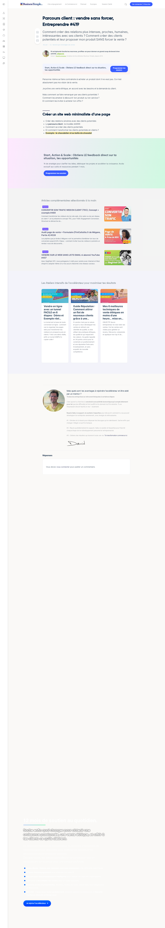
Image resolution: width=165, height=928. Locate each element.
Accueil (45, 45)
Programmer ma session (119, 69)
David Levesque (61, 56)
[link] (4, 35)
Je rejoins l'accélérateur (36, 903)
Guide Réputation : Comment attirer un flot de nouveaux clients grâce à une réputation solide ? (84, 312)
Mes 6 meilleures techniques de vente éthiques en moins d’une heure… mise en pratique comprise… (113, 312)
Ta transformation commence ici (115, 435)
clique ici (60, 54)
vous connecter (63, 467)
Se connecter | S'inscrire (141, 4)
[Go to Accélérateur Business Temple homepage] (31, 4)
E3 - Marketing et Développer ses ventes (62, 45)
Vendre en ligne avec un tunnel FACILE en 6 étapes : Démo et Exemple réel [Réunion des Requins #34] (54, 312)
